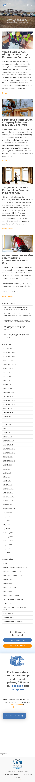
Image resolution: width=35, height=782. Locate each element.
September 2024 (9, 364)
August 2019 (7, 545)
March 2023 (7, 436)
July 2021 (6, 517)
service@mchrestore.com (17, 707)
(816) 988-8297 (17, 704)
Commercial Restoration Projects (15, 567)
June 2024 (7, 376)
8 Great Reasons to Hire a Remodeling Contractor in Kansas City (17, 259)
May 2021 (6, 525)
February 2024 (8, 392)
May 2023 (6, 428)
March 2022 (7, 485)
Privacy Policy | (12, 772)
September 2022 (9, 460)
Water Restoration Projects (13, 621)
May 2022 (6, 477)
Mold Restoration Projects (12, 575)
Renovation (7, 583)
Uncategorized (8, 613)
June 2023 (7, 424)
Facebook (16, 685)
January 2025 (8, 348)
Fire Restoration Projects (12, 571)
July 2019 (6, 549)
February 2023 (8, 440)
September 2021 (9, 509)
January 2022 (8, 493)
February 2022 (8, 489)
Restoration (7, 591)
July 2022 (6, 468)
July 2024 (6, 372)
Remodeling (7, 579)
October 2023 (8, 408)
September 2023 (9, 412)
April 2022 (6, 481)
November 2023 (9, 404)
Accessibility (17, 780)
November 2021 (9, 501)
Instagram (17, 689)
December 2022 (9, 448)
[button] (27, 5)
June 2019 (7, 553)
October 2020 (8, 541)
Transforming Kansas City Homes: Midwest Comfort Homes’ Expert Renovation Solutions (17, 321)
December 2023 (9, 400)
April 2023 (6, 432)
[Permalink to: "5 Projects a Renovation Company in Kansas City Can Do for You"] (17, 108)
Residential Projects (10, 587)
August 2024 (7, 368)
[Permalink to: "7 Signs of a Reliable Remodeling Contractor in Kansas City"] (17, 175)
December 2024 (9, 352)
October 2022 (8, 456)
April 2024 (7, 384)
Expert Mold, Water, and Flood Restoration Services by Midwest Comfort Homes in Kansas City (16, 336)
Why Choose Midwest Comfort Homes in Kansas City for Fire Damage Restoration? (16, 308)
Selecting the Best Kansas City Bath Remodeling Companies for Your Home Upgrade (15, 328)
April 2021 (6, 529)
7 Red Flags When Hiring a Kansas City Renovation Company (16, 54)
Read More (7, 93)
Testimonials (7, 603)
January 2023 (8, 444)
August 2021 (7, 513)
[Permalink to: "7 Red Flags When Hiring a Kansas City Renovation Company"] (17, 40)
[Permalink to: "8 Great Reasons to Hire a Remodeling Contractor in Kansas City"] (17, 243)
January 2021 (8, 537)
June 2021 (6, 521)
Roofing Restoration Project (13, 595)
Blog (5, 563)
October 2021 (8, 505)
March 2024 (7, 388)
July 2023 (6, 420)
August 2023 (7, 416)
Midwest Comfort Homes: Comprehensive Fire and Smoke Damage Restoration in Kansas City (17, 314)
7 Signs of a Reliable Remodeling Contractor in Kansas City (17, 190)
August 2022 (7, 464)
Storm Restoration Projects (13, 599)
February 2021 (8, 533)
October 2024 (8, 360)
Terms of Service (23, 772)
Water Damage (8, 617)
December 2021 (9, 497)
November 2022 (9, 452)
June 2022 (7, 472)
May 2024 (6, 380)
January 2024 (8, 396)
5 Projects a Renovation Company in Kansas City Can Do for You (17, 122)
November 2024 (9, 356)
